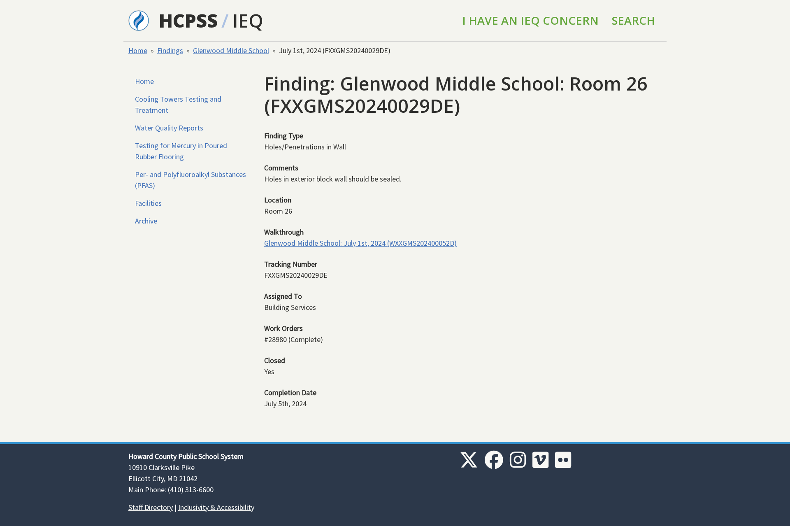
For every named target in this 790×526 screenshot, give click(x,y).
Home (137, 50)
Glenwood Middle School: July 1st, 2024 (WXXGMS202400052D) (360, 243)
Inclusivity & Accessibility (216, 507)
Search (633, 20)
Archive (146, 221)
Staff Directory (150, 507)
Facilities (148, 203)
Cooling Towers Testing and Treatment (178, 104)
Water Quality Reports (169, 128)
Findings (170, 50)
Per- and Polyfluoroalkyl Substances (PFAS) (190, 180)
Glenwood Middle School (231, 50)
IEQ (247, 20)
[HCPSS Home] (138, 20)
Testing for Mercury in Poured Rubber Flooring (181, 151)
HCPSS (188, 20)
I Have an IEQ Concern (530, 20)
